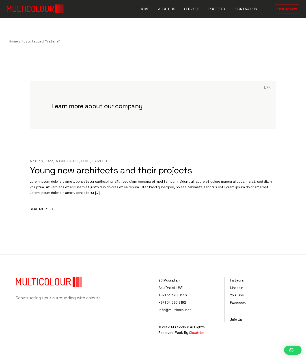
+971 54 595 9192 (172, 302)
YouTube (237, 295)
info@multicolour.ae (175, 310)
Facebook (238, 302)
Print (85, 161)
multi (102, 161)
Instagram (238, 280)
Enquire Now (287, 9)
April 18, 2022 (41, 161)
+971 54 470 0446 (173, 295)
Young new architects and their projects (111, 170)
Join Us (236, 320)
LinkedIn (236, 288)
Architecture (67, 161)
